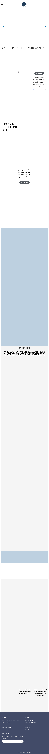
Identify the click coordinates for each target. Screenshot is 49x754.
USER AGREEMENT (29, 720)
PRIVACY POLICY (28, 725)
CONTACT (27, 729)
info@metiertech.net (6, 727)
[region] (24, 26)
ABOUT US (27, 727)
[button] (3, 26)
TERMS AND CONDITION (30, 722)
